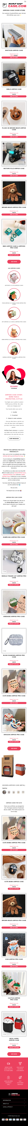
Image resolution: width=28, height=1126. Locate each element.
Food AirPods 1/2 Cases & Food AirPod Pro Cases (14, 296)
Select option (14, 255)
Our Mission (14, 438)
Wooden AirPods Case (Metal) (13, 785)
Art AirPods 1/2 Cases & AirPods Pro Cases (14, 314)
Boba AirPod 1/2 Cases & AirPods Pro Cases (14, 332)
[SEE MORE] (14, 260)
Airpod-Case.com (16, 1115)
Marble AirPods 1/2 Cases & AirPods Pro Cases (14, 350)
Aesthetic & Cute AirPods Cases (14, 278)
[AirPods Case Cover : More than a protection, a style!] (14, 377)
